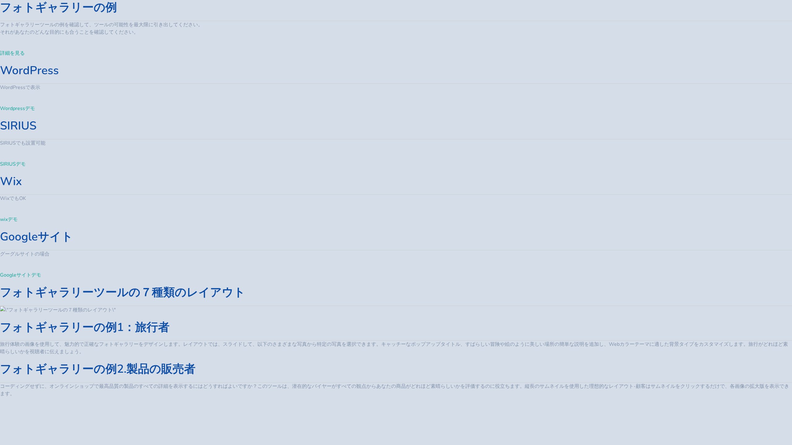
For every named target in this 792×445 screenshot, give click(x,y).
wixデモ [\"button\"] (9, 219)
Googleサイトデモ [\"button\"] (20, 275)
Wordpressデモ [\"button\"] (17, 108)
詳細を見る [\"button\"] (12, 53)
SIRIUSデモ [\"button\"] (13, 164)
